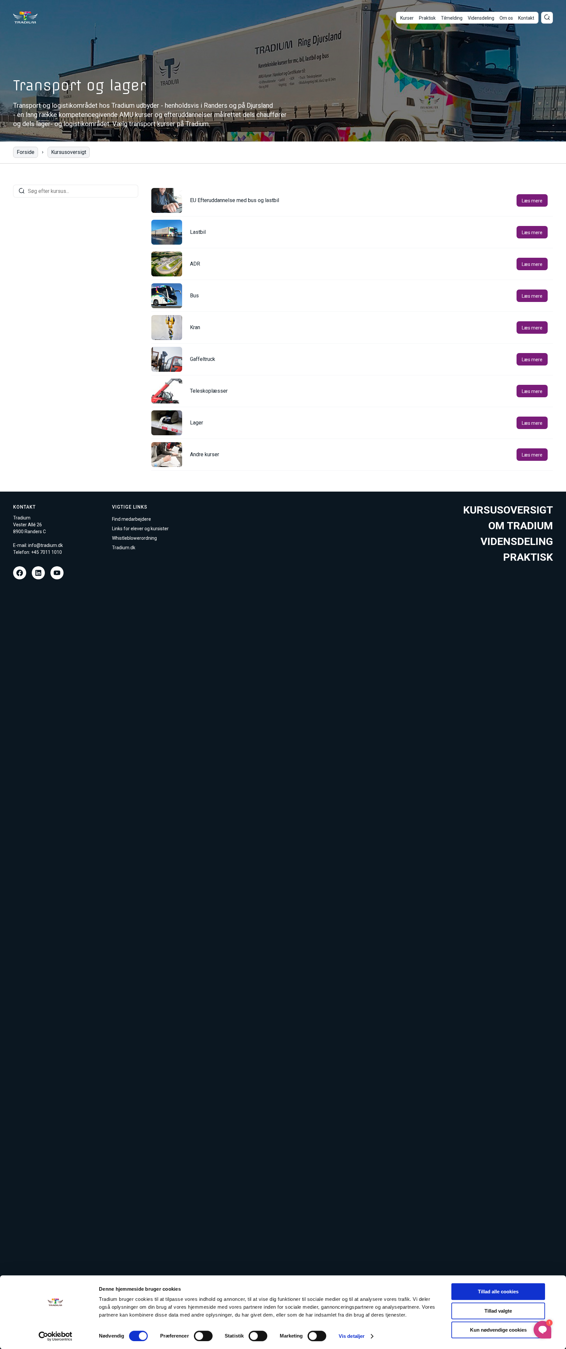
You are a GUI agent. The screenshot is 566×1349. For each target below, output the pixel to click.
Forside (25, 152)
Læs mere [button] (532, 200)
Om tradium (520, 525)
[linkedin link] (38, 572)
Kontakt (526, 18)
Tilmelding (451, 18)
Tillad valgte (498, 1311)
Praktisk (427, 18)
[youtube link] (57, 572)
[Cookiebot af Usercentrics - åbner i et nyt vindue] (55, 1336)
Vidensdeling (481, 18)
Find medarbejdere (131, 519)
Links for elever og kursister (140, 528)
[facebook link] (19, 572)
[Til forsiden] (25, 17)
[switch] (203, 1336)
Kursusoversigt (68, 152)
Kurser (407, 18)
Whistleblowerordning (134, 538)
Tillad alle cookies (498, 1291)
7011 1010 (51, 552)
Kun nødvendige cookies (498, 1330)
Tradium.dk (123, 547)
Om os (506, 18)
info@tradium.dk (45, 545)
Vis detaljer (352, 1336)
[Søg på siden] (547, 18)
